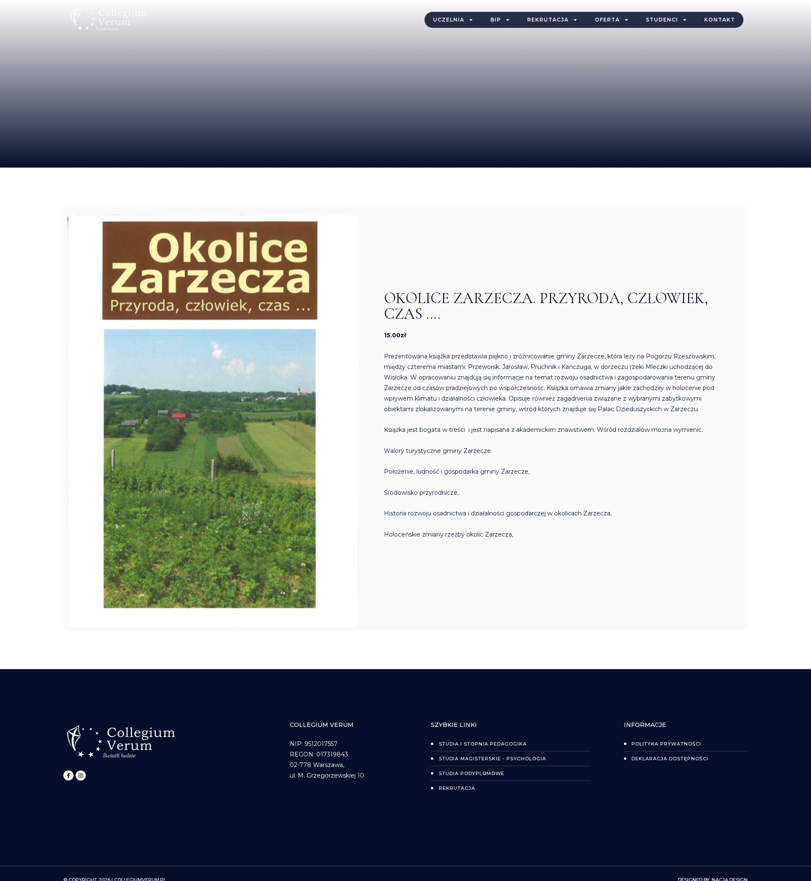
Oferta (607, 19)
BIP (495, 19)
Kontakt (719, 19)
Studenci (662, 19)
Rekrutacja (548, 19)
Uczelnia (448, 19)
